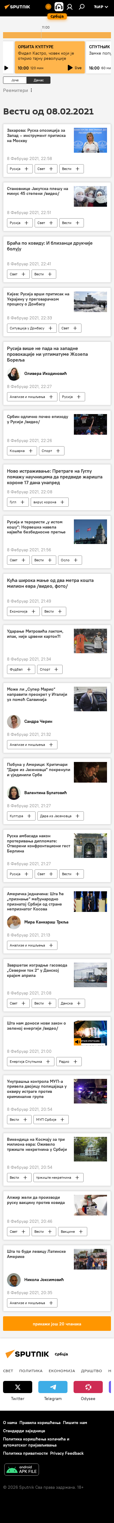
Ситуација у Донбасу (27, 328)
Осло (65, 560)
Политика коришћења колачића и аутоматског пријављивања (36, 1441)
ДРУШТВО (91, 1370)
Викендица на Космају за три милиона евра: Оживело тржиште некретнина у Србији (37, 1144)
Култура (16, 816)
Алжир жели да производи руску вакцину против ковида (36, 1200)
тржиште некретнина (53, 1177)
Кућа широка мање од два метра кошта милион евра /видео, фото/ (50, 583)
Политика (31, 1370)
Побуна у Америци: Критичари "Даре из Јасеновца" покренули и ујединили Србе (38, 769)
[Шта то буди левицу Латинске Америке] (90, 1259)
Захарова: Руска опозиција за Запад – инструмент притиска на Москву (36, 135)
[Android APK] (21, 1470)
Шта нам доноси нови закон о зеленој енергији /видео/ (36, 1026)
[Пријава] (70, 7)
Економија (18, 611)
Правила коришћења (39, 1422)
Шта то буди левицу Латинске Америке (36, 1254)
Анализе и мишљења (27, 396)
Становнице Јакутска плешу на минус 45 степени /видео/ (37, 191)
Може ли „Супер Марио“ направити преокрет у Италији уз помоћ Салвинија (37, 694)
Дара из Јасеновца (55, 816)
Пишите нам (75, 1422)
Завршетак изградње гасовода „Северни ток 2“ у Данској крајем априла (37, 970)
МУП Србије (46, 1119)
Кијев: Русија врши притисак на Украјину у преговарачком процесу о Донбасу (38, 299)
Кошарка (17, 450)
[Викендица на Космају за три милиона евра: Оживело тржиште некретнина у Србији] (90, 1149)
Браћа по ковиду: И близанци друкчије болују (50, 246)
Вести (66, 168)
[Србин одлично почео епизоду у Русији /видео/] (90, 424)
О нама (10, 1422)
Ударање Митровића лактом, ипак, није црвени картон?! (35, 634)
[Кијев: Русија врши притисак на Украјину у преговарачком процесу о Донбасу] (90, 301)
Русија (15, 168)
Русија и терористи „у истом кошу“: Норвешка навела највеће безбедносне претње (36, 527)
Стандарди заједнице (24, 1430)
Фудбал (16, 669)
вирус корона (44, 502)
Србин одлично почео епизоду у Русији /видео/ (37, 419)
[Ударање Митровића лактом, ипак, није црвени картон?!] (90, 641)
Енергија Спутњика (26, 1061)
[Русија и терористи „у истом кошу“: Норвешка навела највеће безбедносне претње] (90, 531)
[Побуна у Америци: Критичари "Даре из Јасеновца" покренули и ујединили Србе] (90, 772)
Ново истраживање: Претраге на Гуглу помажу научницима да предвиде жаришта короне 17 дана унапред (54, 476)
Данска (67, 1003)
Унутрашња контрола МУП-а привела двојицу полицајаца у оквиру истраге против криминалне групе (37, 1089)
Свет (41, 168)
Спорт (47, 450)
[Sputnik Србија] (18, 9)
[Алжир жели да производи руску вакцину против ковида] (90, 1205)
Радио (64, 1061)
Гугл (13, 502)
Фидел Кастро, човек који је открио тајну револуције (46, 55)
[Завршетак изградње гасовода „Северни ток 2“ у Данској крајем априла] (90, 975)
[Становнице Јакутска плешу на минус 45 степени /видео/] (90, 196)
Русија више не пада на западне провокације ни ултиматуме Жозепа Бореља (47, 354)
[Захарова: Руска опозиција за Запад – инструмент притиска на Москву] (90, 140)
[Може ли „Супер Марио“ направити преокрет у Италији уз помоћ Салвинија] (90, 699)
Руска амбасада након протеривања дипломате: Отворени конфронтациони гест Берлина (38, 843)
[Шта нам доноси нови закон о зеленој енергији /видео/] (90, 1033)
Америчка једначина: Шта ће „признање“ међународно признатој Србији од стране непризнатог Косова (35, 901)
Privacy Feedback (67, 1453)
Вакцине (68, 1231)
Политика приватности (25, 1453)
